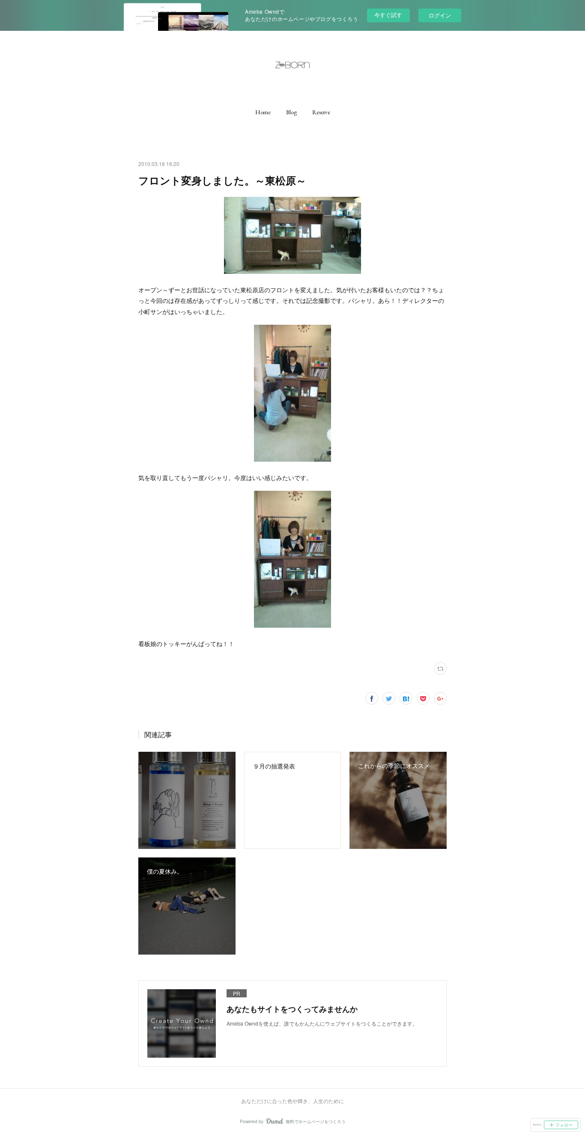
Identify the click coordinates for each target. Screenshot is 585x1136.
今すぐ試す (388, 15)
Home (263, 112)
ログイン (440, 15)
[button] (263, 112)
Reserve (321, 112)
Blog (291, 112)
